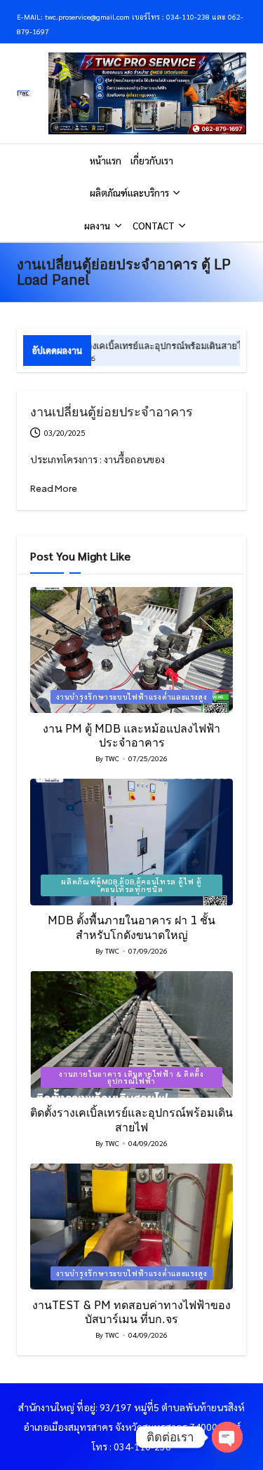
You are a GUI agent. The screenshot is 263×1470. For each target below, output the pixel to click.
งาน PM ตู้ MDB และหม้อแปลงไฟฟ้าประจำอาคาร (131, 735)
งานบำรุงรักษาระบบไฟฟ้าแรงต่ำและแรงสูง (132, 696)
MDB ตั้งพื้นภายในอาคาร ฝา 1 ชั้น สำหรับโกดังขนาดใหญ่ (131, 927)
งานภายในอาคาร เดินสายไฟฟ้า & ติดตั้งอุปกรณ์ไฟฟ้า (131, 1077)
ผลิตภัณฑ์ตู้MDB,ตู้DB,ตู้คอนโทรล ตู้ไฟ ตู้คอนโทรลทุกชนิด (131, 885)
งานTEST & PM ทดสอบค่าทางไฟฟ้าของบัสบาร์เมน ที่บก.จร (131, 1312)
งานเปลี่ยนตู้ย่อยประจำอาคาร (111, 411)
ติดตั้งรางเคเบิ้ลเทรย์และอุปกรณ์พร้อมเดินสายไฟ (130, 346)
